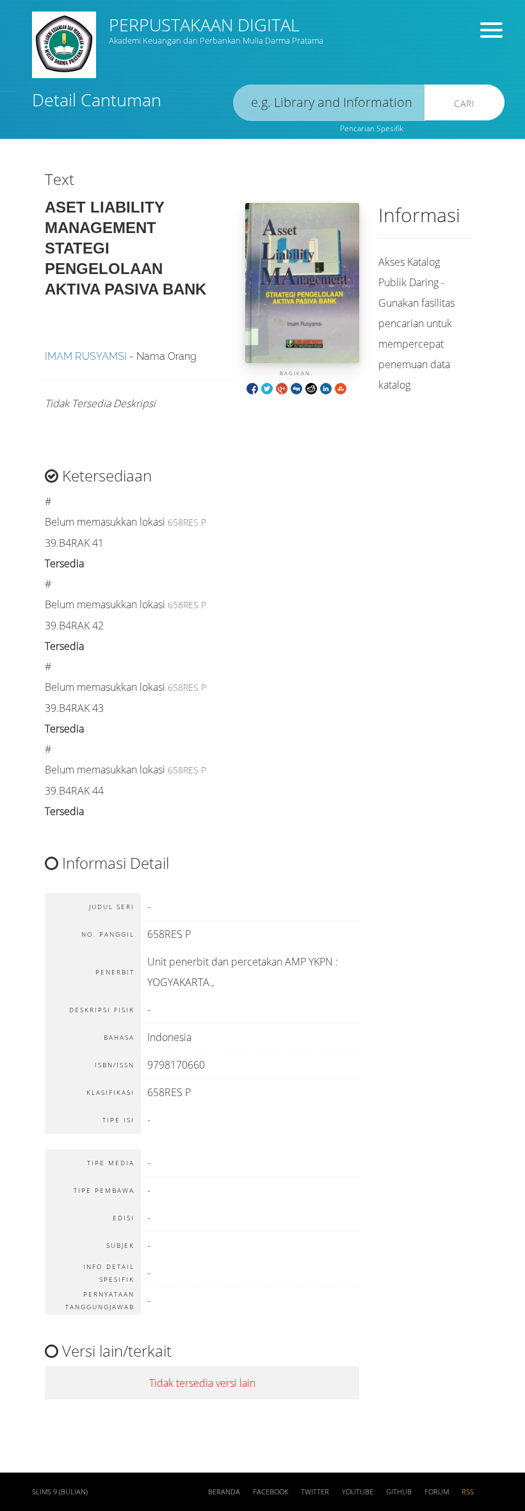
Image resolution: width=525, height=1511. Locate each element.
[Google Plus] (281, 387)
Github (399, 1491)
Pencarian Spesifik (371, 128)
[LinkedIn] (326, 387)
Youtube (357, 1491)
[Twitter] (267, 387)
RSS (468, 1491)
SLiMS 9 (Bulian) (60, 1491)
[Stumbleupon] (340, 387)
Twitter (315, 1491)
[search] (329, 103)
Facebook (270, 1491)
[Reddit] (311, 387)
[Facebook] (252, 387)
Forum (436, 1491)
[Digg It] (296, 387)
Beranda (224, 1491)
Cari (464, 103)
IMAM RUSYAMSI (86, 356)
